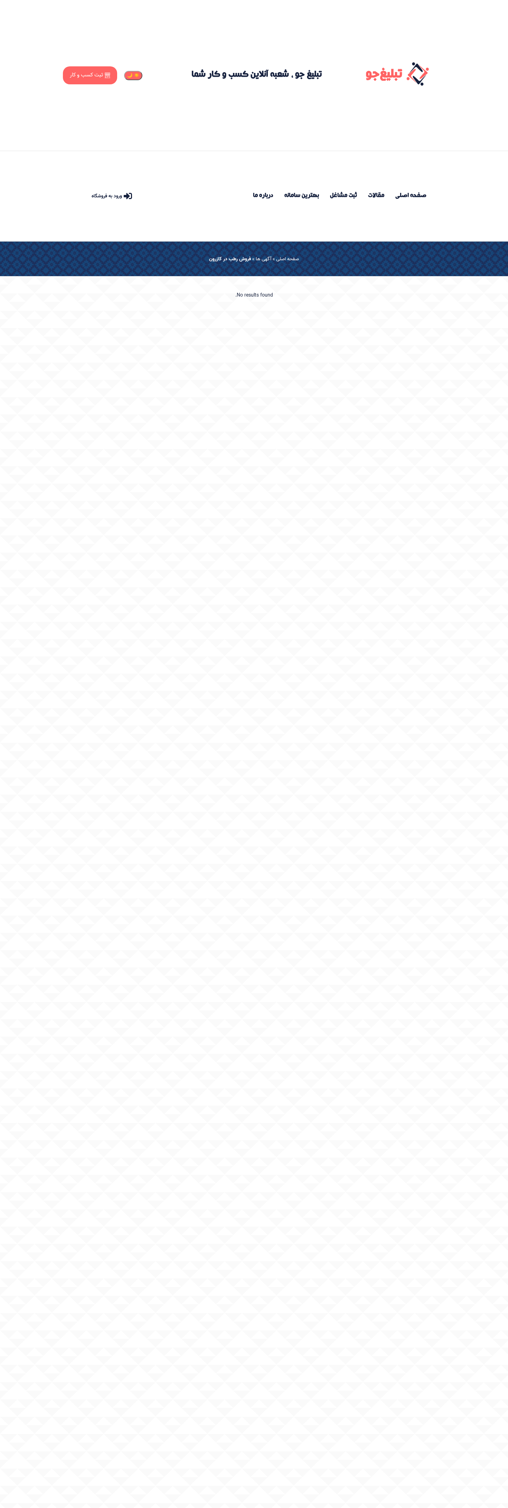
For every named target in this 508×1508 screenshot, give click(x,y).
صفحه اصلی (287, 259)
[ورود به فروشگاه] (128, 196)
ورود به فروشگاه (107, 196)
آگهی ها (263, 259)
